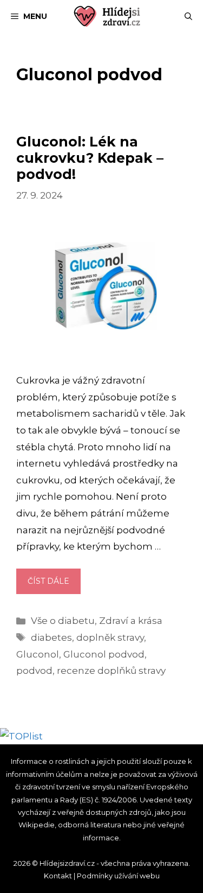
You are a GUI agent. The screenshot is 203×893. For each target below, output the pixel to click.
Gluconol (37, 654)
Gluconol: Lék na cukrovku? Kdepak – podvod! (89, 157)
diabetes (51, 637)
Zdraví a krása (130, 620)
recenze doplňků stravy (111, 670)
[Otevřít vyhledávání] (188, 16)
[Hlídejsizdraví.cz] (107, 16)
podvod (34, 670)
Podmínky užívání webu (118, 875)
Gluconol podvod (104, 654)
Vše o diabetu (63, 620)
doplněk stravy (110, 637)
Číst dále (54, 585)
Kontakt (58, 875)
